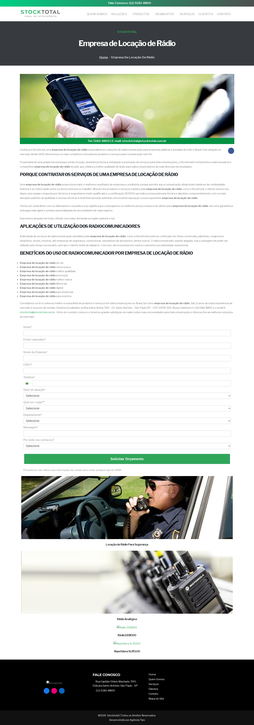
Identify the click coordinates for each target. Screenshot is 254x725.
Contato (224, 14)
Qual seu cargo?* (34, 402)
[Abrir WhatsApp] (245, 716)
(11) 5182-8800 (105, 690)
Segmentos (164, 14)
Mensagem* (30, 427)
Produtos (141, 14)
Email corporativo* (34, 339)
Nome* (27, 327)
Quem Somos (97, 14)
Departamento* (32, 414)
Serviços (187, 14)
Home (103, 57)
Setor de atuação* (34, 389)
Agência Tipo (137, 720)
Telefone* (29, 377)
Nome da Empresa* (35, 352)
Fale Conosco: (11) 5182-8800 (129, 3)
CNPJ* (27, 364)
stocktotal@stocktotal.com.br (37, 312)
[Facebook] (46, 691)
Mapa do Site (156, 698)
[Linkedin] (62, 691)
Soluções (119, 14)
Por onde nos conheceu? (38, 439)
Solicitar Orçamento (127, 459)
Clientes (206, 14)
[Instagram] (54, 691)
